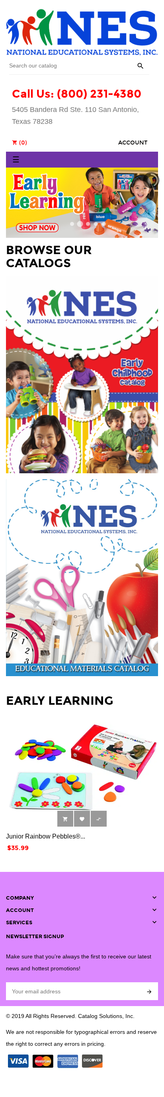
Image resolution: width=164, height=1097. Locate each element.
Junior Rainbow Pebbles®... (45, 836)
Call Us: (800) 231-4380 (76, 94)
